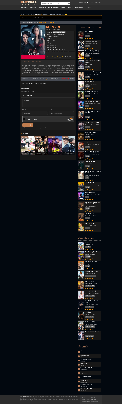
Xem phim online (24, 396)
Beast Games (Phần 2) (90, 192)
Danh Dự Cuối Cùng (90, 161)
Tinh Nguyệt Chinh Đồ (86, 359)
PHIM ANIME (79, 7)
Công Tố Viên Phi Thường (92, 122)
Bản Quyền (93, 399)
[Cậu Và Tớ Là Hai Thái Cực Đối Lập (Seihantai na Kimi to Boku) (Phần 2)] (28, 145)
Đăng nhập (83, 2)
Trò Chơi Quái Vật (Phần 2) (92, 101)
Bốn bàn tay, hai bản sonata (70, 153)
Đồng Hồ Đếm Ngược (90, 132)
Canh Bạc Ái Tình (53, 27)
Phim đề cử (26, 133)
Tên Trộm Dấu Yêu (90, 81)
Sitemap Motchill (94, 401)
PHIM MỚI (24, 7)
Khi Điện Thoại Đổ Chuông (92, 331)
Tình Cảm (63, 49)
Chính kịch (54, 49)
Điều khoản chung (85, 399)
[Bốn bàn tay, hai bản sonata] (69, 145)
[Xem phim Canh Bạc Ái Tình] (33, 38)
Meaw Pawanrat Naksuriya (58, 34)
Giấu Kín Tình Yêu (90, 223)
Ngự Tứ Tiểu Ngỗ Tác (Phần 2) (93, 72)
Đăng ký (91, 2)
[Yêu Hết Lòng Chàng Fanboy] (42, 145)
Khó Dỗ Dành (88, 312)
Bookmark (98, 2)
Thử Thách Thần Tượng (91, 261)
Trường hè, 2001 (85, 380)
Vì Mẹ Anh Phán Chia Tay (91, 91)
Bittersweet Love (85, 355)
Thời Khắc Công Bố (86, 376)
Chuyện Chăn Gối (85, 372)
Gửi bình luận (28, 125)
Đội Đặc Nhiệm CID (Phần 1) (92, 271)
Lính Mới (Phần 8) (89, 182)
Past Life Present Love (40, 83)
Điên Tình (55, 153)
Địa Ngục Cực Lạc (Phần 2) (92, 51)
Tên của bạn (25, 110)
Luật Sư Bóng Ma (89, 213)
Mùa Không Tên (85, 351)
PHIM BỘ (63, 7)
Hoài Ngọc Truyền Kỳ (90, 291)
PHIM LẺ (70, 7)
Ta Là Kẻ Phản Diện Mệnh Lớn (88, 367)
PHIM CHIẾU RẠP (53, 7)
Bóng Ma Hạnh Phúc (90, 142)
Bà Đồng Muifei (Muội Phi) (92, 151)
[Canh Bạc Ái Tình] (33, 42)
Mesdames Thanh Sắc (86, 384)
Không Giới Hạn (89, 31)
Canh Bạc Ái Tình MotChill (46, 22)
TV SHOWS (88, 7)
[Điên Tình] (55, 145)
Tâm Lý (58, 49)
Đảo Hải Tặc (88, 242)
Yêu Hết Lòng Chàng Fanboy (43, 153)
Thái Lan (54, 47)
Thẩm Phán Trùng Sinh (91, 41)
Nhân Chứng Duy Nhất (86, 388)
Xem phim (34, 57)
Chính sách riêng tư (86, 401)
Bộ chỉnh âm (84, 363)
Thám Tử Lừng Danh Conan (92, 252)
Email (50, 110)
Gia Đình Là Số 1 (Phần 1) (91, 322)
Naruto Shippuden (89, 281)
